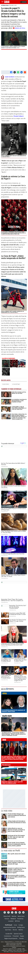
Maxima (21, 930)
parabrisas (14, 765)
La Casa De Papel (16, 384)
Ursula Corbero (5, 384)
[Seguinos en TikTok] (16, 912)
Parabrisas (20, 918)
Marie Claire (21, 916)
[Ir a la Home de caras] (6, 2)
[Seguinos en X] (12, 912)
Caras (15, 925)
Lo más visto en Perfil (10, 850)
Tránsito (21, 938)
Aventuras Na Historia (9, 927)
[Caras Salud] (14, 894)
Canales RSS (8, 933)
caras (14, 740)
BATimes (17, 921)
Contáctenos (7, 936)
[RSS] (20, 912)
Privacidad (16, 936)
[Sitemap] (23, 912)
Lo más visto (6, 810)
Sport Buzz (8, 930)
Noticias (14, 916)
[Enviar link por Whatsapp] (18, 72)
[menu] (2, 2)
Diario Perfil (7, 916)
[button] (14, 40)
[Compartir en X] (15, 72)
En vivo (24, 2)
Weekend (13, 918)
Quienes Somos (18, 933)
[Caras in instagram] (5, 912)
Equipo (22, 936)
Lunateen (11, 921)
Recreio (15, 930)
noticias (14, 693)
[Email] (25, 72)
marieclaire (14, 716)
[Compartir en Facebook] (11, 72)
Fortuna (7, 918)
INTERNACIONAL (5, 5)
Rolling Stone (21, 927)
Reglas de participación (10, 938)
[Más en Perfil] (10, 689)
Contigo (21, 925)
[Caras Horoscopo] (14, 900)
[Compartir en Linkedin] (21, 72)
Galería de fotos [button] (20, 28)
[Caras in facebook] (8, 912)
